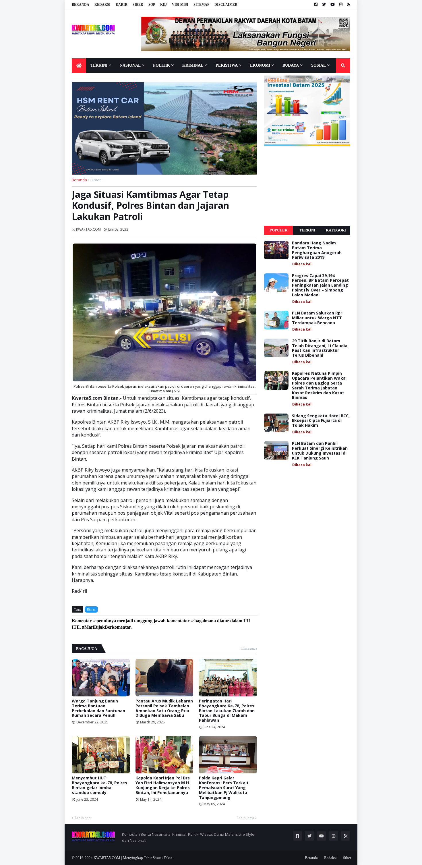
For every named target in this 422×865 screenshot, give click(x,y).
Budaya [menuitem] (290, 65)
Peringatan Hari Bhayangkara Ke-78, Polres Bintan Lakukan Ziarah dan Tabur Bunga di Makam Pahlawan (227, 711)
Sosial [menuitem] (318, 65)
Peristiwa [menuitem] (227, 65)
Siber (138, 5)
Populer (278, 230)
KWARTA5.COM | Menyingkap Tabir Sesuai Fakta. (133, 858)
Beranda (80, 5)
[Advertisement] (307, 187)
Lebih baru (83, 818)
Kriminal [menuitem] (192, 65)
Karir (121, 5)
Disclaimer (225, 5)
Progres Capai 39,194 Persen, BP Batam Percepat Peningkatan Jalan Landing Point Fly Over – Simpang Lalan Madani (320, 285)
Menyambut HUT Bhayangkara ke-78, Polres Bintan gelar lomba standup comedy (99, 785)
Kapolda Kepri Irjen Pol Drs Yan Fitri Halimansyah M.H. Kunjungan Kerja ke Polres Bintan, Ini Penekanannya (162, 785)
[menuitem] (79, 65)
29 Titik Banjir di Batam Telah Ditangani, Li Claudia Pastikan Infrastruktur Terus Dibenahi (319, 348)
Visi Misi (180, 5)
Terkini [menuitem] (98, 65)
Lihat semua (249, 648)
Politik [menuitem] (161, 65)
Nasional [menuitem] (130, 65)
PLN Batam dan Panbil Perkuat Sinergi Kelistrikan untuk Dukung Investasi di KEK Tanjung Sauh (320, 450)
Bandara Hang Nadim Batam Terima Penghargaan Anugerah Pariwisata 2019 (317, 250)
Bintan (96, 179)
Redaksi (102, 5)
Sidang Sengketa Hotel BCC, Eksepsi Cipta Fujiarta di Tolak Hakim (321, 421)
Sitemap (201, 5)
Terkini (307, 230)
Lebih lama (245, 818)
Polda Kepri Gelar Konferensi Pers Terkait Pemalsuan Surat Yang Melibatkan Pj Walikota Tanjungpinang (224, 788)
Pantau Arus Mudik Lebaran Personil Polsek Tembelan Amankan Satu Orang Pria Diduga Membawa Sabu (164, 708)
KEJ (163, 5)
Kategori (336, 230)
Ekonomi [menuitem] (260, 65)
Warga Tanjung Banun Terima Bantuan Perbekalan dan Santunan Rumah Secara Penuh (98, 708)
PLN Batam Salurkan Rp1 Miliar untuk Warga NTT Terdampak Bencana (317, 318)
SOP (151, 5)
